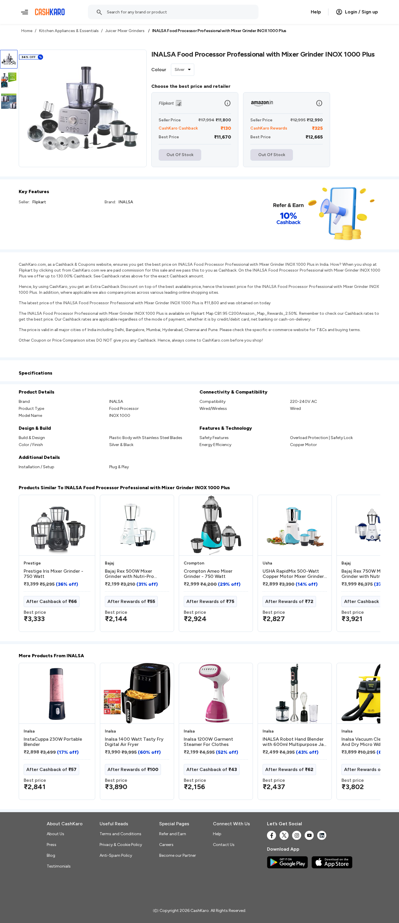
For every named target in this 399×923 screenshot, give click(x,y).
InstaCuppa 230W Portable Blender (53, 742)
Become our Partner (177, 855)
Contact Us (224, 844)
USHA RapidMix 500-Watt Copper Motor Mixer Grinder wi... (293, 574)
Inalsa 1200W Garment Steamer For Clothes (208, 742)
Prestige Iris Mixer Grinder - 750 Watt (53, 574)
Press (51, 844)
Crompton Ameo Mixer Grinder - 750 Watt (208, 574)
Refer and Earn (172, 833)
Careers (166, 844)
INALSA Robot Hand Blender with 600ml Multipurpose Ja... (294, 742)
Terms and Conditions (120, 833)
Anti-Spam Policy (116, 855)
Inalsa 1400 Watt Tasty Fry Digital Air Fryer (134, 742)
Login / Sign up (361, 12)
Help (316, 12)
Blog (51, 855)
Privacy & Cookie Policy (121, 844)
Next (364, 566)
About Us (55, 833)
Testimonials (59, 866)
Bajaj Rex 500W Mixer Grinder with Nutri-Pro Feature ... (129, 574)
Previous (30, 566)
